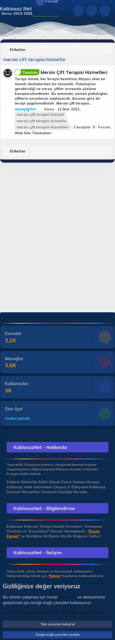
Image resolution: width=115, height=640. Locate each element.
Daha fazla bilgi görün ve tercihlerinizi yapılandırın (53, 612)
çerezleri (67, 597)
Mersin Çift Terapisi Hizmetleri (64, 72)
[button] (35, 11)
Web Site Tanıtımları (33, 133)
